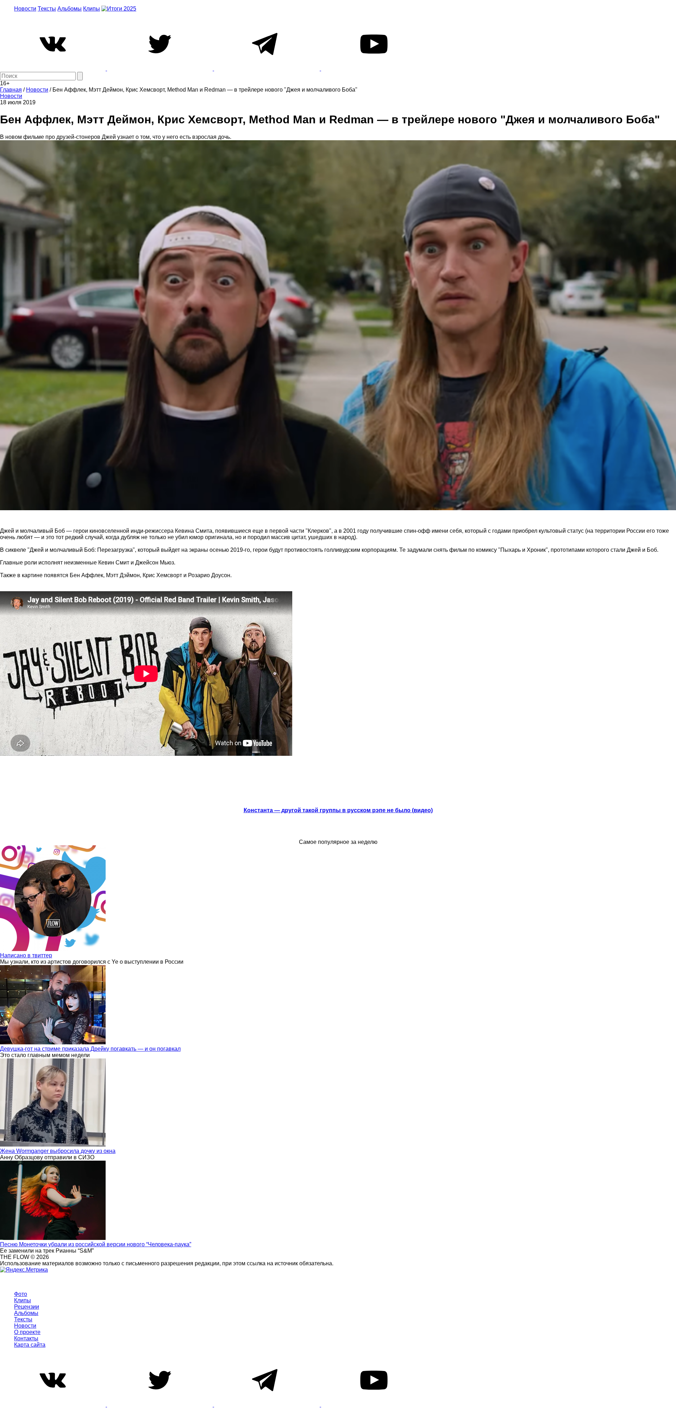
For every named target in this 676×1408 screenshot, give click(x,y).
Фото (20, 1294)
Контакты (26, 1338)
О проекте (27, 1332)
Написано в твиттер (26, 955)
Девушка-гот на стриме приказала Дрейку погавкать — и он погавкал (90, 1049)
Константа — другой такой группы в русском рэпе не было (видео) (338, 810)
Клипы (91, 9)
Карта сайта (29, 1345)
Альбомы (69, 9)
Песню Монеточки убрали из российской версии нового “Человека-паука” (95, 1244)
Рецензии (26, 1307)
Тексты (47, 9)
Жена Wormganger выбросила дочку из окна (57, 1151)
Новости (25, 9)
